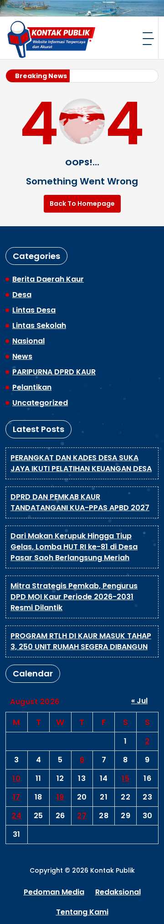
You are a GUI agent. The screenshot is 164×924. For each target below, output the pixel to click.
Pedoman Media (54, 892)
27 (82, 815)
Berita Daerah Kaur (48, 279)
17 (16, 797)
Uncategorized (40, 402)
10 (16, 778)
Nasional (28, 341)
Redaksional (118, 892)
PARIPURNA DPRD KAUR (54, 372)
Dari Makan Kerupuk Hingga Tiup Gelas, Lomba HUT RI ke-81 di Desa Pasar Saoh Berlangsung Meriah (74, 547)
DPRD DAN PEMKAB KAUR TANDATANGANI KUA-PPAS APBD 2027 (79, 502)
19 (60, 797)
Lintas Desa (34, 310)
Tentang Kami (82, 912)
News (22, 356)
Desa (21, 294)
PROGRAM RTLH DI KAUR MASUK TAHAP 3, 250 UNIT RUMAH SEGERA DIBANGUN (80, 641)
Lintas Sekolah (39, 325)
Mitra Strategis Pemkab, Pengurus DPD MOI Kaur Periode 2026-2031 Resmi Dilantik (74, 597)
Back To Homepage (82, 203)
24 (16, 815)
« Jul (139, 700)
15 (125, 778)
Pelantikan (31, 387)
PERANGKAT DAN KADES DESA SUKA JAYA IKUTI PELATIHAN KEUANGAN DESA (81, 463)
